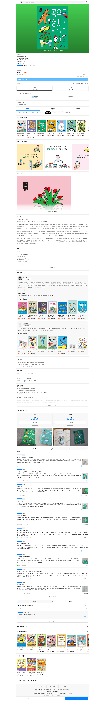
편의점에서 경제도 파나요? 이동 (51, 643)
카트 (87, 2)
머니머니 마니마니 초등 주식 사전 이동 (21, 668)
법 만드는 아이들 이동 (31, 643)
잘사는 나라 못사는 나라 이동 (72, 309)
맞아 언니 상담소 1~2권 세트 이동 (22, 347)
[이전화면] (18, 2)
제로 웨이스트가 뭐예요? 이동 (31, 129)
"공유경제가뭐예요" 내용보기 (52, 588)
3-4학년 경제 (41, 362)
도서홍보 (67, 693)
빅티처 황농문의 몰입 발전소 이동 (62, 345)
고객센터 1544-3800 (38, 689)
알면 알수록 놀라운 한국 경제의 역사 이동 (62, 310)
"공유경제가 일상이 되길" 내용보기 (52, 533)
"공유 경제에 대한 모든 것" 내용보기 (52, 546)
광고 (71, 693)
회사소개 (56, 693)
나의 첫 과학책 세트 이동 (72, 349)
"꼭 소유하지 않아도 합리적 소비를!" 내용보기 (52, 460)
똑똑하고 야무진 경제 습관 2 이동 (22, 310)
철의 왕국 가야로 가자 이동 (42, 344)
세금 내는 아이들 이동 (21, 643)
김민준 (23, 61)
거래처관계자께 (62, 693)
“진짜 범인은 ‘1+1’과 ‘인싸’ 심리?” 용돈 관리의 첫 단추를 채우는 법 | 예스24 (36, 295)
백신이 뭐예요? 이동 (61, 129)
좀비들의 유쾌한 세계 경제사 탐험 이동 (52, 310)
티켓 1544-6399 (47, 689)
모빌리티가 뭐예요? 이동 (51, 129)
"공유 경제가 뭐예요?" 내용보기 (52, 519)
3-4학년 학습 (34, 362)
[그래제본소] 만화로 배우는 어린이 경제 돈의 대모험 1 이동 (31, 667)
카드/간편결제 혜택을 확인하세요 (80, 83)
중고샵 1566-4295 (55, 689)
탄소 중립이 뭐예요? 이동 (81, 129)
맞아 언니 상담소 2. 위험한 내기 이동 (32, 345)
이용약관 (35, 693)
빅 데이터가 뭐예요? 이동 (21, 129)
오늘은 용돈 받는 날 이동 (81, 643)
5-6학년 (28, 364)
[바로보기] (26, 437)
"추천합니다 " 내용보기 (52, 490)
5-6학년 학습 (34, 364)
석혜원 (18, 61)
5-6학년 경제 (41, 364)
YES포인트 (19, 74)
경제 (32, 366)
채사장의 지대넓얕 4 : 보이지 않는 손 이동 (41, 643)
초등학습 (28, 366)
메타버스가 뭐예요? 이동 (71, 129)
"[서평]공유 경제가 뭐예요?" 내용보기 (52, 560)
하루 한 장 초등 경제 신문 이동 (61, 643)
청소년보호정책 (47, 693)
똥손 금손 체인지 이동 (82, 345)
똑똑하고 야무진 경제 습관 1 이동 (42, 310)
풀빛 (18, 63)
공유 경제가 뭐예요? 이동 (41, 129)
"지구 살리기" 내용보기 (52, 504)
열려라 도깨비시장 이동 (41, 668)
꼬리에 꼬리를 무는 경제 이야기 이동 (82, 310)
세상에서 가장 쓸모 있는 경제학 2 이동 (32, 310)
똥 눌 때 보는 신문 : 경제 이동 (71, 643)
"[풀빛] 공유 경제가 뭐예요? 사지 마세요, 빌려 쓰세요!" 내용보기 (52, 475)
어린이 (23, 362)
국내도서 (19, 362)
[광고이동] (84, 2)
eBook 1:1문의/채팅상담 (64, 689)
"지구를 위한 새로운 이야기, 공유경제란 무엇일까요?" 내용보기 (52, 574)
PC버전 (52, 693)
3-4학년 (28, 362)
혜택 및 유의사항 (35, 425)
